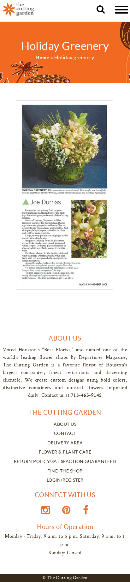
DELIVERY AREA (65, 442)
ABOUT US (65, 424)
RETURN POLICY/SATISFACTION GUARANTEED (65, 461)
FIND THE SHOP (65, 470)
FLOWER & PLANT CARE (65, 451)
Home (42, 58)
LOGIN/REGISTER (65, 480)
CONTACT (65, 433)
